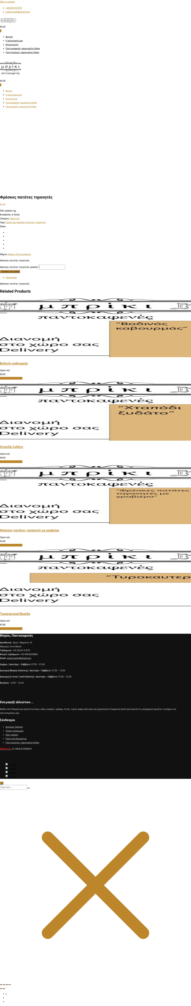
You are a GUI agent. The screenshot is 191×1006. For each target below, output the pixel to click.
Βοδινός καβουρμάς (14, 363)
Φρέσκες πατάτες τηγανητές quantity (19, 267)
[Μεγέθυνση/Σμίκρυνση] (1, 984)
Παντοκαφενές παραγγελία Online (23, 48)
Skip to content (7, 2)
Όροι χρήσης (12, 735)
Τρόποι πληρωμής (15, 731)
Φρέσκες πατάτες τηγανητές (31, 222)
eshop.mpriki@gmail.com (18, 12)
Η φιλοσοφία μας (14, 40)
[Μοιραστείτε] (7, 984)
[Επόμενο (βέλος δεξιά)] (4, 988)
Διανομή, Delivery (14, 727)
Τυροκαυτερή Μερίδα (15, 614)
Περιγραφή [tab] (11, 277)
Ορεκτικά (14, 218)
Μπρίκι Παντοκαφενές (19, 254)
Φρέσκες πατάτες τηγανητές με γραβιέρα (29, 530)
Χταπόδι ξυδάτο (11, 447)
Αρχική (9, 37)
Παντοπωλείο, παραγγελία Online (22, 52)
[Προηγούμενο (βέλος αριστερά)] (1, 988)
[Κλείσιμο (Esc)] (9, 984)
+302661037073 (14, 8)
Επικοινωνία (12, 44)
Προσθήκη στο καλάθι (10, 272)
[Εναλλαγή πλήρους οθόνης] (4, 984)
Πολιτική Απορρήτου (16, 738)
